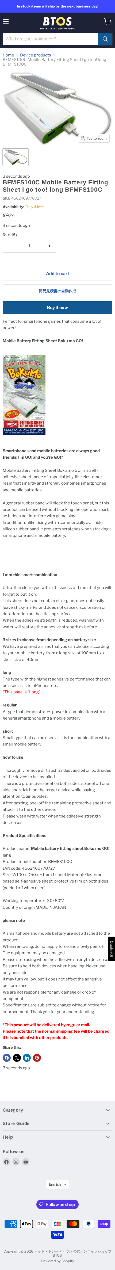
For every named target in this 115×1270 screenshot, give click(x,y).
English (55, 1184)
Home (8, 55)
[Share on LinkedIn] (27, 1058)
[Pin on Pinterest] (37, 1058)
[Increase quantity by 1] (49, 245)
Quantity (10, 234)
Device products (35, 55)
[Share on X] (17, 1058)
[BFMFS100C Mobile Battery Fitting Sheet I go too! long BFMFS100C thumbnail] (15, 157)
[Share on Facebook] (7, 1058)
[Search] (105, 39)
